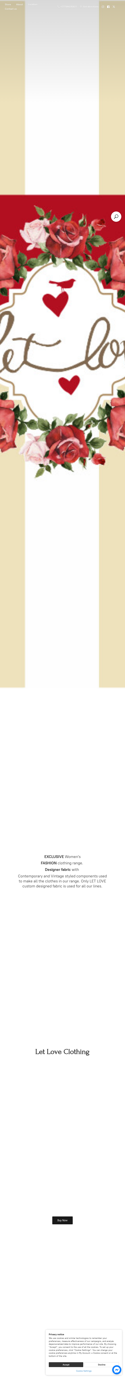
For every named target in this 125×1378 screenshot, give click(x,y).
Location (32, 4)
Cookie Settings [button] (84, 1371)
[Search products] (116, 216)
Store (8, 4)
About (19, 4)
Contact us (11, 8)
